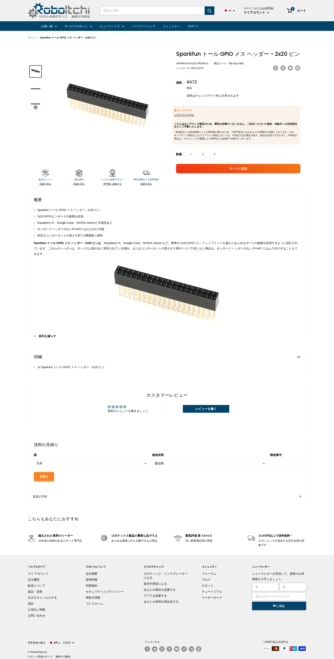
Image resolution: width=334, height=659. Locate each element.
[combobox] (152, 10)
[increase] (214, 154)
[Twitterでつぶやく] (290, 68)
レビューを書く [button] (206, 408)
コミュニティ (171, 26)
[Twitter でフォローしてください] (154, 649)
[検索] (209, 10)
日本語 (67, 642)
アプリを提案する (155, 595)
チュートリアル (212, 591)
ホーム (31, 37)
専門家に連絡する (112, 184)
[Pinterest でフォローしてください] (169, 649)
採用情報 (91, 579)
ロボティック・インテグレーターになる (165, 575)
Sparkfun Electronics (192, 63)
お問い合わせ (36, 615)
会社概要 (91, 573)
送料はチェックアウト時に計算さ (208, 95)
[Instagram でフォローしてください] (162, 649)
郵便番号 (276, 455)
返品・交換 (35, 591)
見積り (44, 476)
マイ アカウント (38, 573)
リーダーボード (212, 597)
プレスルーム (94, 603)
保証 (31, 603)
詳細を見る (45, 184)
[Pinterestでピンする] (283, 68)
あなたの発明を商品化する (161, 601)
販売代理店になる (155, 583)
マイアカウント (255, 12)
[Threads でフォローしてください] (198, 649)
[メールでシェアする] (297, 68)
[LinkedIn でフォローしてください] (191, 649)
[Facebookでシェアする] (275, 68)
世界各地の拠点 (36, 642)
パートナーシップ (143, 26)
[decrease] (191, 154)
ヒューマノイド (110, 26)
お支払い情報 (36, 609)
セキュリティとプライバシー (105, 591)
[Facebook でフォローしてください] (147, 649)
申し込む (279, 605)
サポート (193, 26)
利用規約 (91, 585)
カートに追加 (238, 168)
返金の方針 (40, 496)
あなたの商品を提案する (160, 589)
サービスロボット (77, 26)
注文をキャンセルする (42, 597)
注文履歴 (33, 579)
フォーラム (209, 573)
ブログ (206, 579)
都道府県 (158, 455)
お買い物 (47, 26)
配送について (36, 585)
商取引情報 (93, 597)
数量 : (180, 154)
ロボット (207, 585)
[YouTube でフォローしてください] (176, 649)
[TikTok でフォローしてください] (184, 649)
